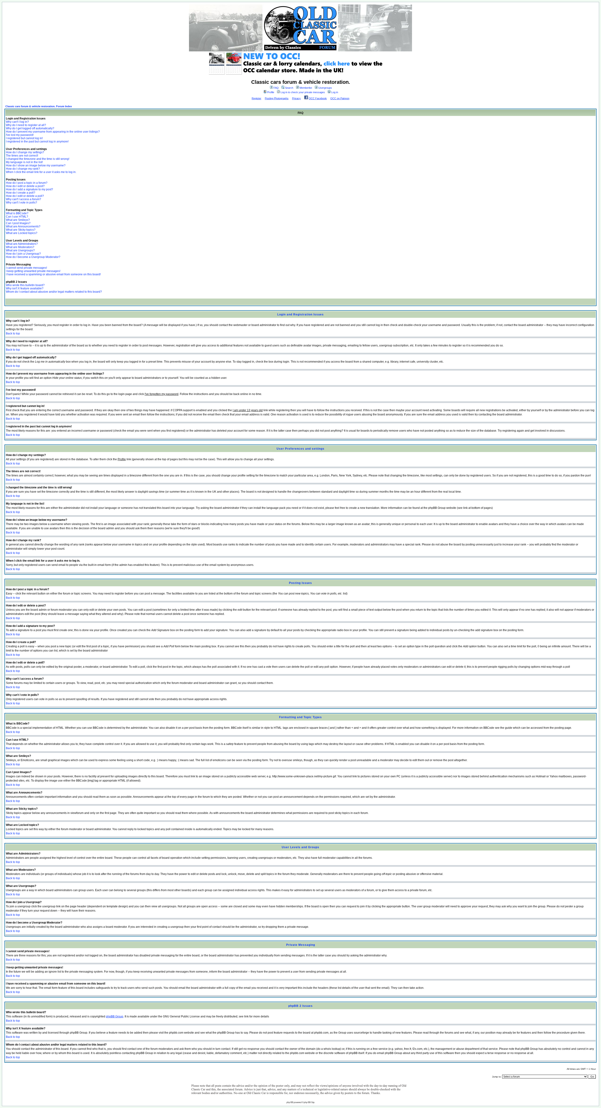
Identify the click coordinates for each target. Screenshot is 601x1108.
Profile (270, 92)
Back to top (13, 333)
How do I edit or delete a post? (25, 186)
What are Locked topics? (21, 233)
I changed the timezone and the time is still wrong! (37, 159)
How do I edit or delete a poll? (25, 196)
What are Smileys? (18, 220)
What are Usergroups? (20, 250)
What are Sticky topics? (20, 229)
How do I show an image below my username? (35, 165)
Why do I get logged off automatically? (30, 128)
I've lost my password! (20, 135)
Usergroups (325, 87)
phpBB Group (114, 1016)
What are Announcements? (23, 226)
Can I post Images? (18, 223)
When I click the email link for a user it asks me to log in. (41, 172)
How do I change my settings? (25, 152)
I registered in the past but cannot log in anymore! (37, 141)
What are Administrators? (22, 243)
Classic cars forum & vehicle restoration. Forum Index (38, 106)
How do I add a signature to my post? (29, 189)
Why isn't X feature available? (24, 288)
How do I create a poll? (20, 192)
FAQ (276, 87)
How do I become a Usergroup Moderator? (33, 257)
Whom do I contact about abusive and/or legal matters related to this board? (54, 291)
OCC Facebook (318, 98)
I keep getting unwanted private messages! (33, 271)
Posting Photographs (277, 98)
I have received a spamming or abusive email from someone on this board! (53, 274)
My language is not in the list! (24, 162)
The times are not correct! (22, 155)
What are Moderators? (20, 247)
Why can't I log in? (17, 121)
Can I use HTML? (17, 216)
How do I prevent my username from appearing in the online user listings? (53, 131)
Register (256, 98)
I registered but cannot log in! (24, 138)
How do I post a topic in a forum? (26, 182)
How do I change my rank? (23, 168)
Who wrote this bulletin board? (25, 285)
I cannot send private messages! (26, 267)
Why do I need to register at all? (26, 125)
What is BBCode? (17, 213)
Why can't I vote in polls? (21, 202)
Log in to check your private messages (303, 92)
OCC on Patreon (339, 98)
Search (289, 87)
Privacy (296, 98)
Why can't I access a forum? (23, 199)
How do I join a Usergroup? (23, 253)
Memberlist (306, 87)
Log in (334, 92)
